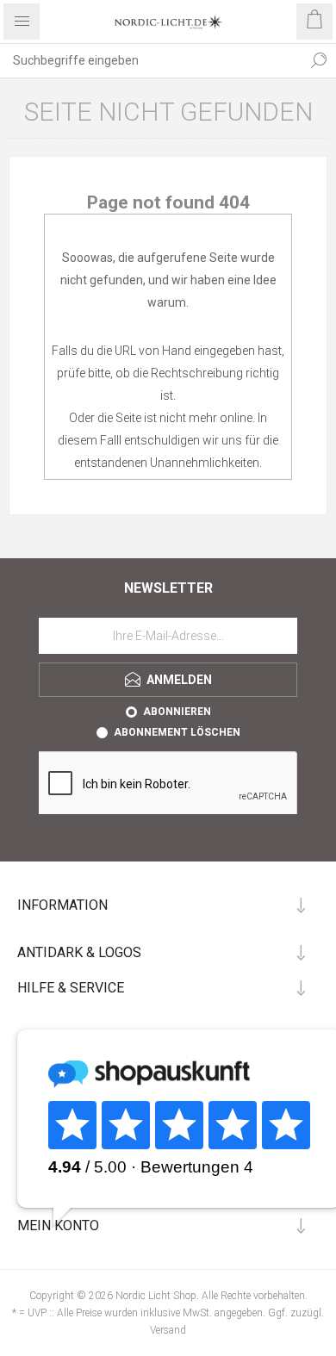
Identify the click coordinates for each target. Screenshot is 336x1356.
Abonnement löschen (177, 732)
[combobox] (151, 60)
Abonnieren (177, 712)
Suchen (319, 60)
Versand (168, 1330)
